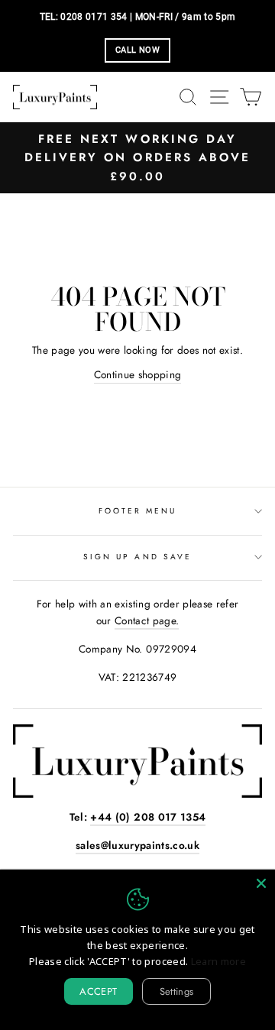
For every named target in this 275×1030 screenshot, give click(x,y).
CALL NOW (137, 50)
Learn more (218, 961)
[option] (137, 158)
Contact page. (147, 620)
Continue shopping (138, 374)
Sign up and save (137, 556)
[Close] (261, 883)
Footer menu (138, 511)
